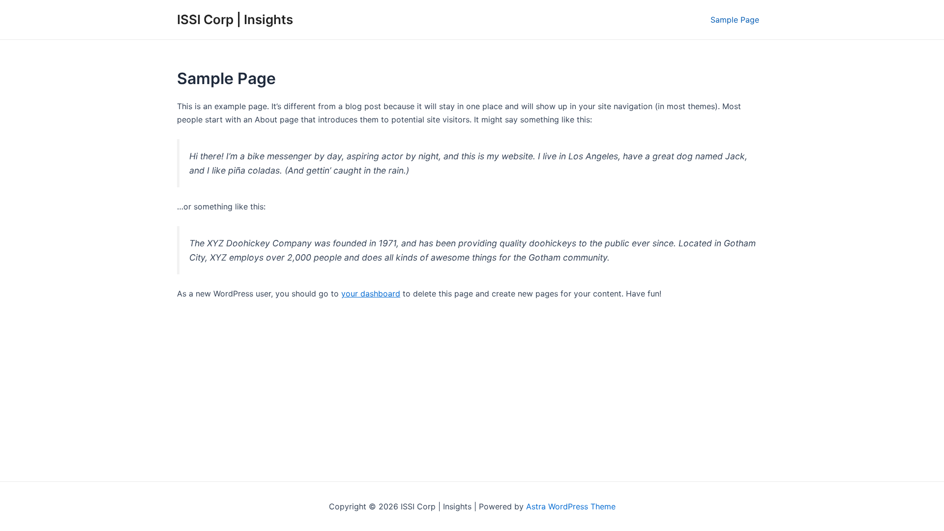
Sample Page (734, 20)
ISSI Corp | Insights (235, 19)
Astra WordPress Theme (571, 506)
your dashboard (370, 293)
